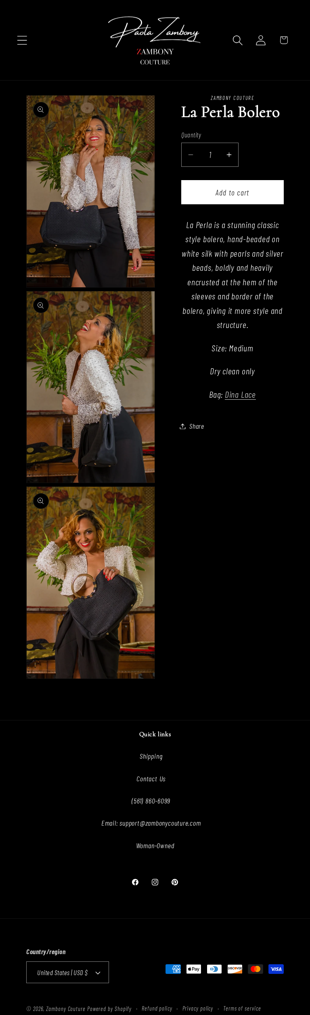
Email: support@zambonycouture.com (151, 822)
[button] (22, 40)
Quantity (191, 135)
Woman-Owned (155, 845)
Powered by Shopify (109, 1008)
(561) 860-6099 (151, 800)
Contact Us (150, 778)
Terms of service (242, 1008)
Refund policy (157, 1008)
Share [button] (196, 425)
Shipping (151, 755)
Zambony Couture (66, 1008)
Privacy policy (198, 1008)
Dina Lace (240, 394)
